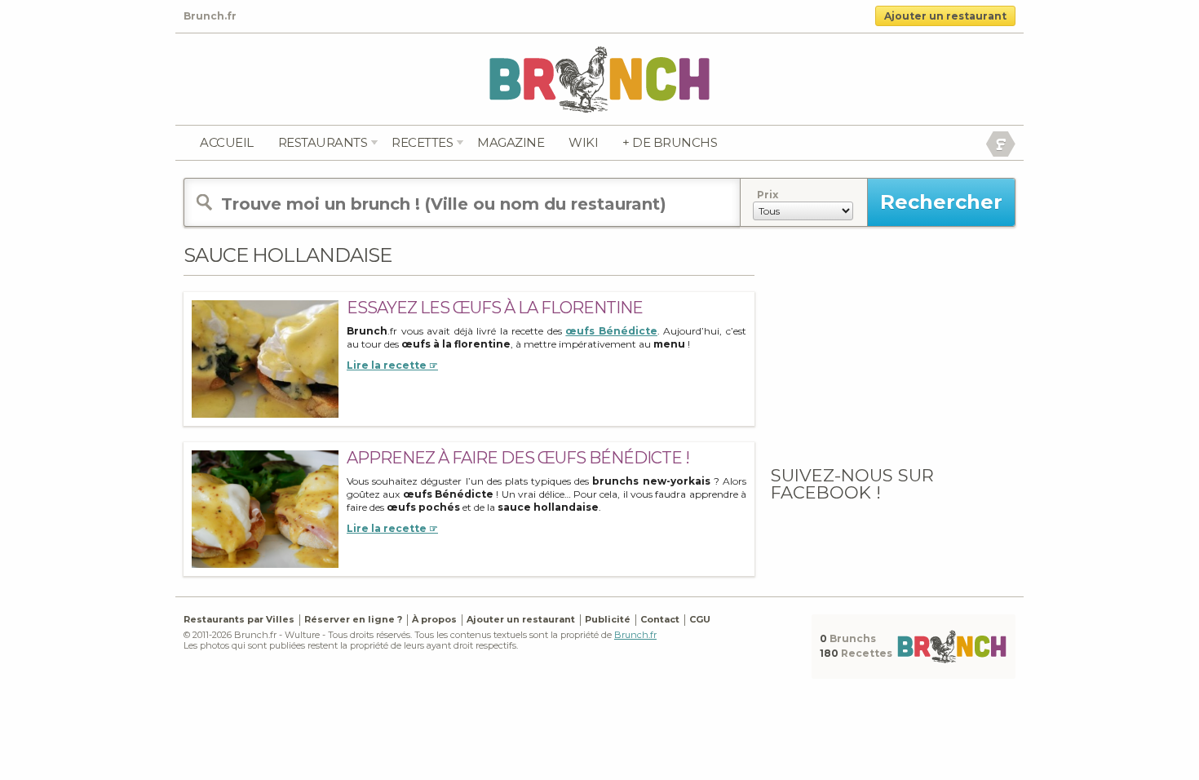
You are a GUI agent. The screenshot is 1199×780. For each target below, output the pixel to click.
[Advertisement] (893, 345)
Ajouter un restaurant (945, 16)
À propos (434, 619)
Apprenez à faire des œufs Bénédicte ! (518, 458)
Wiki (583, 142)
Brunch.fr (635, 634)
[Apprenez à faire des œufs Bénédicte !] (265, 509)
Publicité (607, 619)
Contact (659, 619)
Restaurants (323, 142)
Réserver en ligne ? (353, 619)
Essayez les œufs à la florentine (495, 307)
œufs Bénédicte (611, 331)
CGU (699, 619)
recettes (422, 142)
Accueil (227, 142)
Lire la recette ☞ (392, 365)
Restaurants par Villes (239, 619)
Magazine (510, 142)
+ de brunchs (669, 142)
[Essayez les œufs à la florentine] (265, 358)
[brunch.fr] (599, 79)
